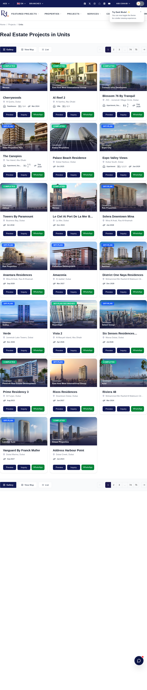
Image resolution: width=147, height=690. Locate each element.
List (47, 49)
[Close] (140, 11)
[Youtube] (109, 4)
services (93, 14)
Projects (12, 24)
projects (73, 14)
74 (130, 49)
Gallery (9, 49)
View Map (29, 49)
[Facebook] (85, 4)
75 (136, 49)
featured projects (24, 14)
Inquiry (24, 114)
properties (52, 14)
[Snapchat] (99, 4)
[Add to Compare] (43, 72)
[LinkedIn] (104, 4)
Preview (9, 114)
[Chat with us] (139, 660)
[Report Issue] (43, 78)
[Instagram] (94, 4)
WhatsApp (38, 114)
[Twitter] (89, 4)
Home (2, 24)
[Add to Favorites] (43, 66)
